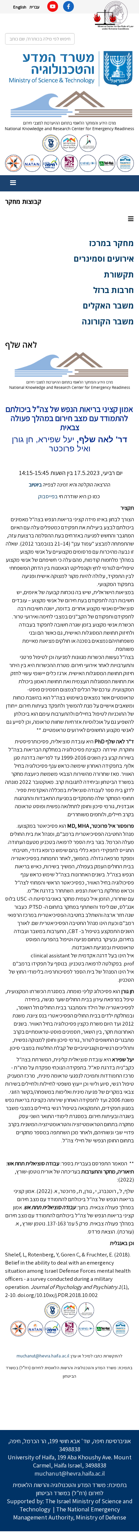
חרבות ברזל (113, 289)
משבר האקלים (108, 305)
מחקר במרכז (111, 242)
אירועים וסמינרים (104, 258)
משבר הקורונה (108, 321)
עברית (34, 7)
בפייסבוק (48, 496)
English (19, 7)
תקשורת (119, 274)
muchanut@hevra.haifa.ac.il (43, 1356)
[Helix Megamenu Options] (13, 182)
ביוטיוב (35, 484)
